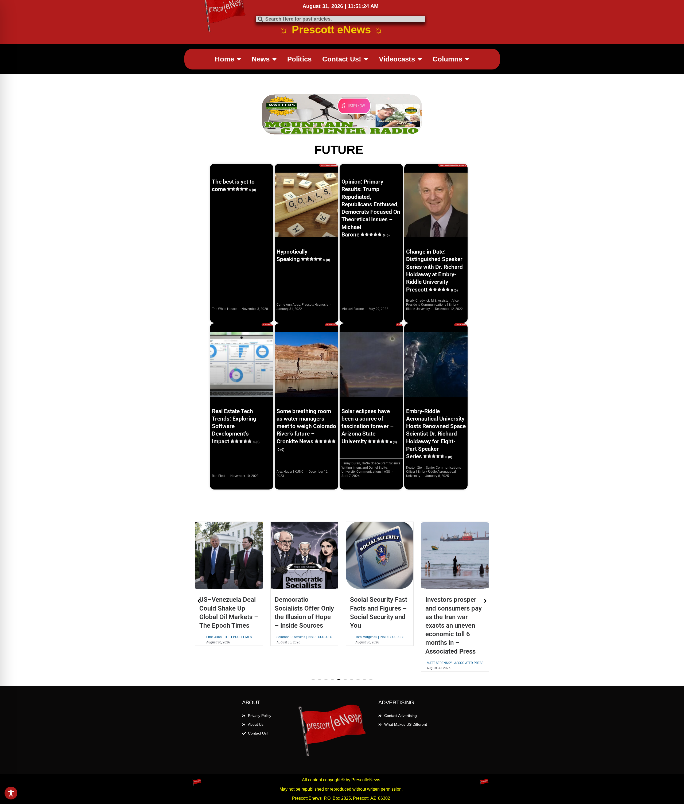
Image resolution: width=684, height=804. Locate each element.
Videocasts (397, 59)
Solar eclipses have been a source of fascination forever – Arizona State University (369, 426)
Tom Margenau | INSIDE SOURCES (360, 637)
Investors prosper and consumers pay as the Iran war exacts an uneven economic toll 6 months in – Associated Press (434, 625)
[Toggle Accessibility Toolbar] (11, 793)
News (261, 59)
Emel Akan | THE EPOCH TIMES (209, 637)
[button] (313, 679)
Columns (447, 59)
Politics (299, 59)
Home (224, 59)
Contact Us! (341, 59)
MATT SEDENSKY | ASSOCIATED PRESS (435, 663)
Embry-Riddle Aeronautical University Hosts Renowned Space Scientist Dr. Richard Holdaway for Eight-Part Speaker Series (436, 434)
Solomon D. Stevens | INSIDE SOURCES (284, 637)
